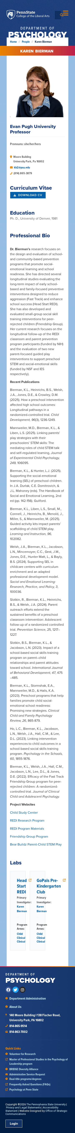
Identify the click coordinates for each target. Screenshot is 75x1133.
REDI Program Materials (27, 828)
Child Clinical (21, 936)
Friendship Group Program (29, 836)
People (26, 42)
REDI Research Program (27, 820)
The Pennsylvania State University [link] (46, 1104)
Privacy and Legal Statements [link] (23, 1107)
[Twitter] (15, 990)
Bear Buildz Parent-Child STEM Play (36, 844)
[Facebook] (8, 990)
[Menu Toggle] (65, 13)
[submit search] (61, 15)
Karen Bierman (22, 908)
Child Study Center (24, 812)
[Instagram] (23, 990)
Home (13, 42)
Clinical (21, 941)
